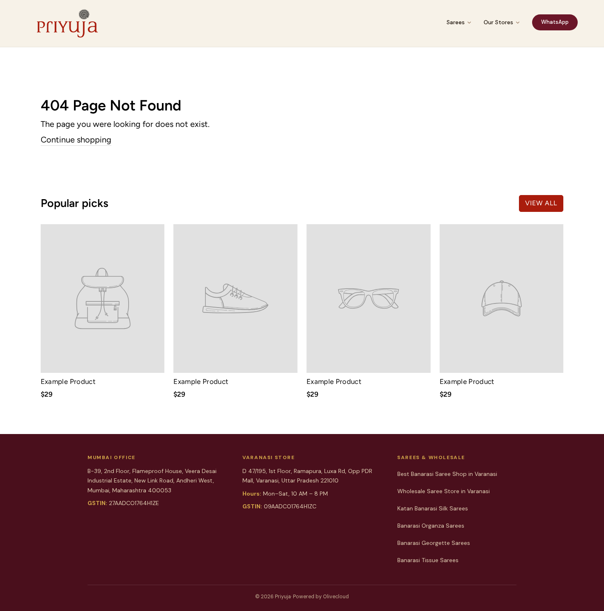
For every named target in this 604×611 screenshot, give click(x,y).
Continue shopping (76, 140)
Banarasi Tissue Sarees (428, 560)
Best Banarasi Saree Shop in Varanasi (447, 474)
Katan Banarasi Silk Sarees (432, 508)
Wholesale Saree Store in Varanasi (443, 491)
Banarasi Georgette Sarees (433, 543)
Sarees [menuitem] (456, 22)
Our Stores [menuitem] (498, 22)
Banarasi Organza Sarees (430, 525)
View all (541, 203)
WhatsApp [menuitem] (555, 21)
